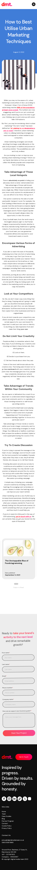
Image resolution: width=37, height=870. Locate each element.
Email (4, 676)
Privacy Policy (7, 828)
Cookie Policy (6, 826)
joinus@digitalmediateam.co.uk (13, 840)
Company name (8, 699)
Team (4, 814)
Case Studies (6, 816)
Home (4, 811)
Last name (6, 664)
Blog (3, 819)
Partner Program (8, 821)
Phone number (7, 688)
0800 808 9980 (8, 842)
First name (6, 652)
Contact (5, 823)
